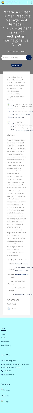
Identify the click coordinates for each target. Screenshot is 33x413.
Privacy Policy (5, 342)
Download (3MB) (19, 117)
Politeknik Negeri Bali (9, 361)
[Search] (29, 57)
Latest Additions (5, 345)
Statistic (3, 334)
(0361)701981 (7, 371)
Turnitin (3, 338)
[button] (9, 308)
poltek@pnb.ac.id (8, 375)
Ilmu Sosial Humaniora (21, 264)
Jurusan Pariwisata (20, 268)
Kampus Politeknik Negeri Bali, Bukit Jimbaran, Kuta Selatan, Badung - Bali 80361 (15, 365)
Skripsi (27, 270)
